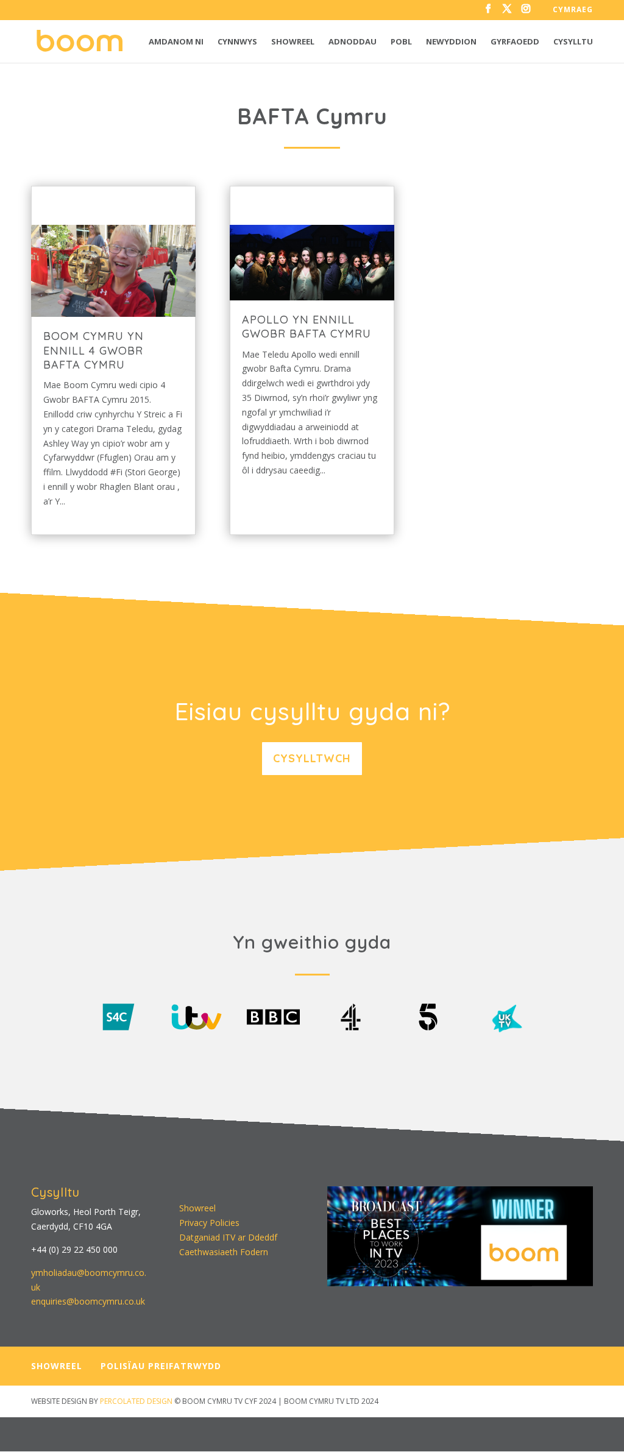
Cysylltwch (312, 758)
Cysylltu (573, 42)
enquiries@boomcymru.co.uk (88, 1301)
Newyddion (451, 42)
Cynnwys (237, 42)
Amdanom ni (176, 42)
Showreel (292, 42)
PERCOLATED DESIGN (136, 1401)
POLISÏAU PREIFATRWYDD (161, 1366)
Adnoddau (352, 42)
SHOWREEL (56, 1366)
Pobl (401, 42)
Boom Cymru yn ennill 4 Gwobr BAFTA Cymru (93, 350)
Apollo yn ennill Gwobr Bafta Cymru (306, 327)
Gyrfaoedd (515, 42)
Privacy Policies (209, 1222)
